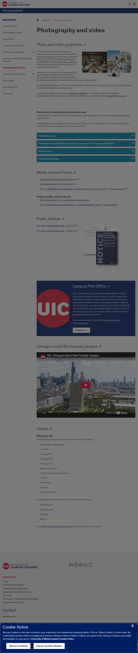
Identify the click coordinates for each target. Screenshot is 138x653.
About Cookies (18, 646)
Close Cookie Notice (49, 646)
